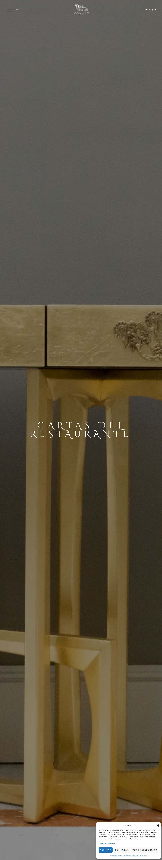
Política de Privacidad (131, 856)
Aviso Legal (143, 856)
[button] (157, 825)
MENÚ (17, 9)
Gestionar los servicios (107, 843)
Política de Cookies (116, 856)
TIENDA (146, 9)
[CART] (154, 9)
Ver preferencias (144, 850)
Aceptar (105, 850)
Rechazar (122, 850)
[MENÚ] (9, 10)
